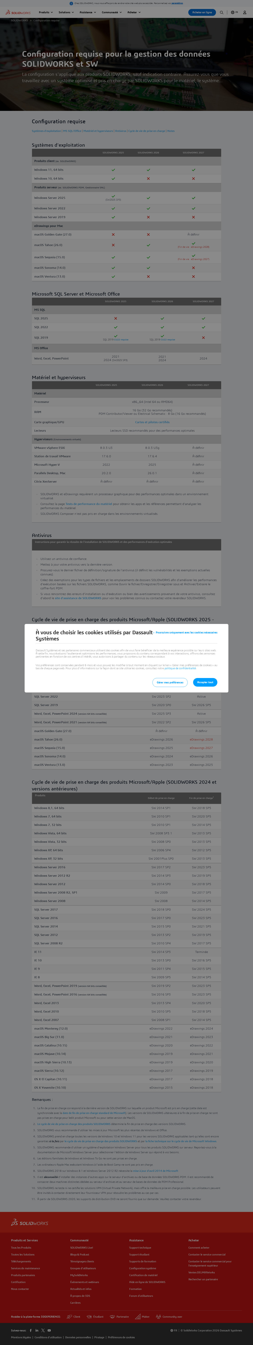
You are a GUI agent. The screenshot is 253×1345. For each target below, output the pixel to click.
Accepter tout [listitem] (205, 682)
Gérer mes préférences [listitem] (170, 682)
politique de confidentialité (180, 668)
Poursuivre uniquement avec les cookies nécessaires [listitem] (186, 632)
